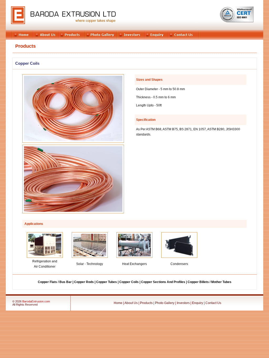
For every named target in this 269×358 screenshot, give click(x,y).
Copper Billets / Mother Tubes (209, 282)
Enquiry (197, 303)
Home (118, 303)
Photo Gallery (164, 303)
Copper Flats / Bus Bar (55, 282)
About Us (131, 303)
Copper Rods (84, 282)
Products (146, 303)
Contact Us (213, 303)
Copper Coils (129, 282)
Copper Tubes (106, 282)
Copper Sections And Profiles (163, 282)
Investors (183, 303)
